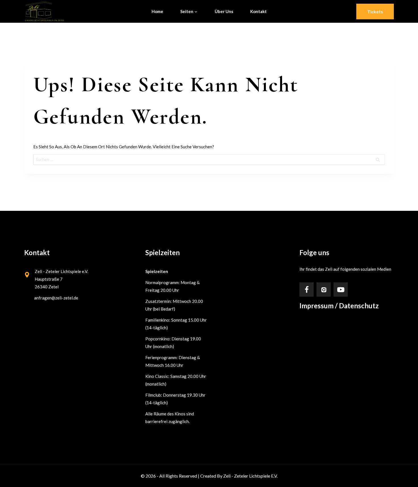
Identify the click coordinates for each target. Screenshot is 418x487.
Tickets (375, 11)
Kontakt (258, 11)
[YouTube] (341, 289)
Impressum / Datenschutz (339, 305)
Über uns (224, 11)
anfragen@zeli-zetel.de (56, 297)
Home (157, 11)
